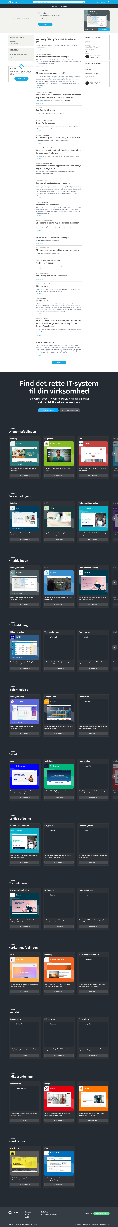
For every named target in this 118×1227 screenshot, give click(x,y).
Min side (54, 6)
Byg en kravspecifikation (70, 410)
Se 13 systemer (92, 475)
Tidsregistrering (17, 568)
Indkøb (47, 1084)
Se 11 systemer (24, 991)
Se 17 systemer (24, 604)
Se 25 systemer (24, 1184)
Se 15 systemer (58, 540)
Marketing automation (89, 955)
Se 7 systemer (58, 669)
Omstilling (14, 1148)
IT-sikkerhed (49, 890)
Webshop (48, 761)
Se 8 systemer (93, 862)
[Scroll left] (3, 457)
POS (46, 503)
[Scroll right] (114, 457)
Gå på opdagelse (48, 410)
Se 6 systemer (58, 733)
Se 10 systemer (58, 927)
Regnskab (48, 439)
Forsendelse (84, 1019)
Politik (27, 1217)
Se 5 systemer (58, 862)
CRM (12, 955)
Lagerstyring (84, 761)
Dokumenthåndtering (88, 503)
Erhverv (27, 1214)
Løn (80, 439)
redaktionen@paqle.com (49, 1214)
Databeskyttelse (86, 826)
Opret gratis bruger (101, 1214)
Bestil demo (21, 79)
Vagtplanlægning (51, 632)
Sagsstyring (84, 697)
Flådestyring (84, 632)
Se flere (59, 362)
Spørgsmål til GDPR (105, 1225)
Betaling (13, 439)
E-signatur (48, 826)
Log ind (103, 2)
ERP (80, 1084)
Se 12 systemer (24, 475)
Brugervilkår (95, 1225)
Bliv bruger (96, 2)
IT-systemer (63, 6)
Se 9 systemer (93, 991)
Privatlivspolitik (86, 1225)
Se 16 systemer (92, 540)
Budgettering (50, 697)
